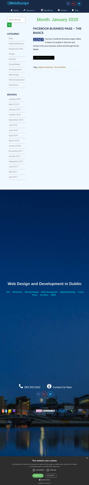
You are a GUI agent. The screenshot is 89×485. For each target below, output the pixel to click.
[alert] (44, 470)
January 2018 (15, 146)
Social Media (14, 64)
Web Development (17, 80)
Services (29, 10)
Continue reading (43, 57)
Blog (76, 10)
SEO (8, 292)
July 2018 (13, 125)
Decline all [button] (51, 475)
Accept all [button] (38, 475)
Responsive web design (16, 51)
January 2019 (15, 109)
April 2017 (13, 177)
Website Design (32, 292)
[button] (44, 480)
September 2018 (16, 120)
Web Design (14, 75)
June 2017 (13, 167)
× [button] (87, 458)
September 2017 (16, 161)
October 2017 (15, 156)
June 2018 (13, 130)
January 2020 (15, 99)
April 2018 (13, 135)
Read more (56, 466)
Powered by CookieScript (44, 483)
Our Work (44, 295)
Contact (64, 10)
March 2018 (14, 141)
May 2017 (13, 172)
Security (12, 59)
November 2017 (16, 151)
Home (16, 10)
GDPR (53, 295)
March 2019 (14, 104)
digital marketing (45, 67)
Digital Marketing (16, 44)
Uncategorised (15, 69)
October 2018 (15, 115)
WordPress (48, 10)
